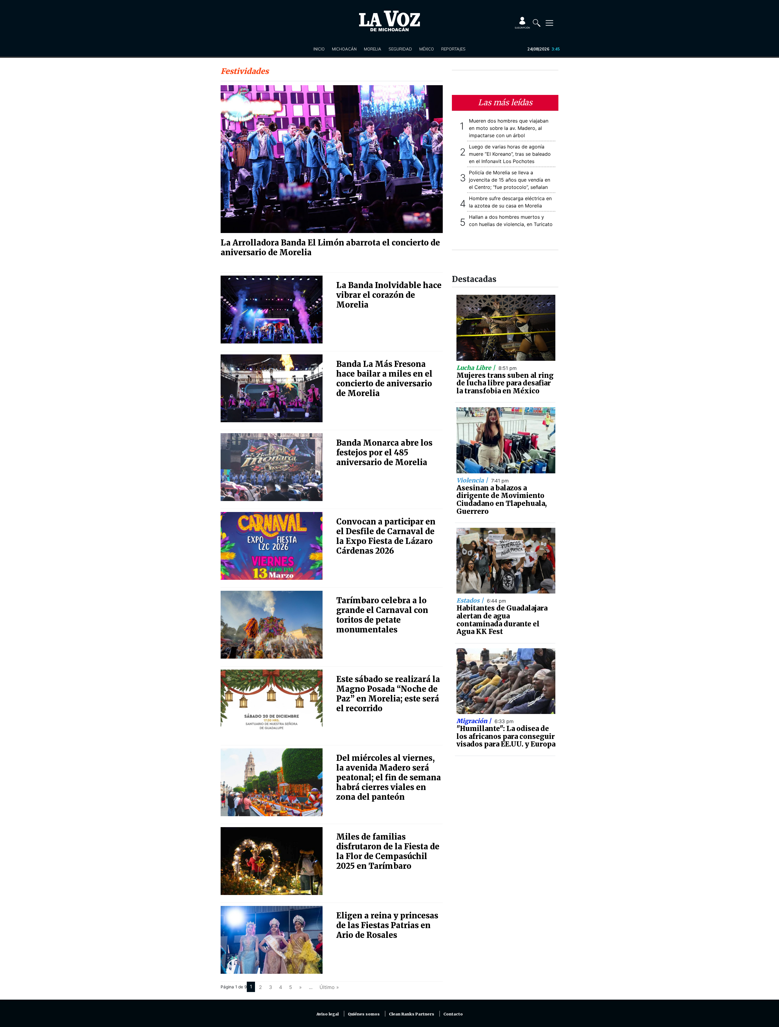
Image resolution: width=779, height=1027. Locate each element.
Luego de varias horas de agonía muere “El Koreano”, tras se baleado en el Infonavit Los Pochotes (510, 154)
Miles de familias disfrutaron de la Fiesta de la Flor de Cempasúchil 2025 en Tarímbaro (387, 851)
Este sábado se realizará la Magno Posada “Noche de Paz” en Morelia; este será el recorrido (388, 693)
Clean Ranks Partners (411, 1014)
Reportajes (453, 49)
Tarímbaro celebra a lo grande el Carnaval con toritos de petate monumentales (382, 615)
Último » (329, 987)
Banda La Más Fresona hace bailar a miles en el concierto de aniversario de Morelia (384, 378)
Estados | (470, 600)
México (426, 49)
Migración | (474, 721)
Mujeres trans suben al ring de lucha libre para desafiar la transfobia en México (505, 383)
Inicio (319, 49)
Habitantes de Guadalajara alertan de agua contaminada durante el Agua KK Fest (501, 620)
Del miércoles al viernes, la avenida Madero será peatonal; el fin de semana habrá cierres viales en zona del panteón (388, 777)
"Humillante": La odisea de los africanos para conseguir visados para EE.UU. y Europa (505, 736)
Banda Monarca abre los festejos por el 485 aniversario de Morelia (384, 452)
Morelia (372, 49)
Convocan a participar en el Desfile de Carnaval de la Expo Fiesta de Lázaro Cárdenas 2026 (385, 536)
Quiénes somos (364, 1014)
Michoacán (344, 49)
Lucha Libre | (476, 367)
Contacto (453, 1014)
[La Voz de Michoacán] (389, 21)
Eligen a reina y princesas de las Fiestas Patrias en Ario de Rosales (387, 925)
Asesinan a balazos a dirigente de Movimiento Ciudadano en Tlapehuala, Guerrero (501, 500)
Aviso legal (327, 1014)
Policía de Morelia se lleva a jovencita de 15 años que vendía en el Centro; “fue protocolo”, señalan (509, 179)
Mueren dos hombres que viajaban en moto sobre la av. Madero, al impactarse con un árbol (508, 128)
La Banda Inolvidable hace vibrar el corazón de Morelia (389, 295)
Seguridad (400, 49)
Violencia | (472, 480)
